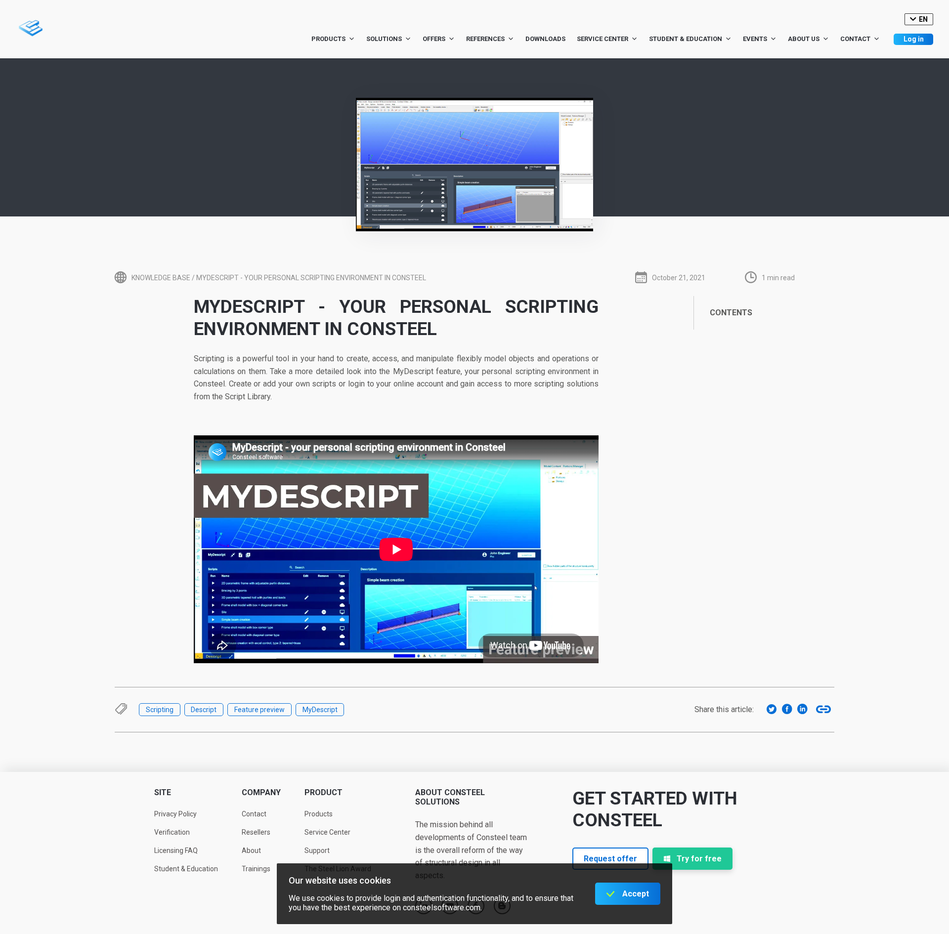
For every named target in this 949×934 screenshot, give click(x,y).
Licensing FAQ (176, 850)
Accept (635, 893)
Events (755, 38)
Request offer (610, 858)
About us (804, 38)
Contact (855, 38)
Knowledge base (160, 278)
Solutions (384, 38)
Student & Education (685, 38)
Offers (434, 38)
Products (328, 38)
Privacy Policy (175, 814)
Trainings (256, 869)
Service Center (602, 38)
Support (317, 850)
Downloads (545, 38)
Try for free (699, 858)
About (251, 850)
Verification (172, 832)
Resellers (256, 832)
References (485, 38)
